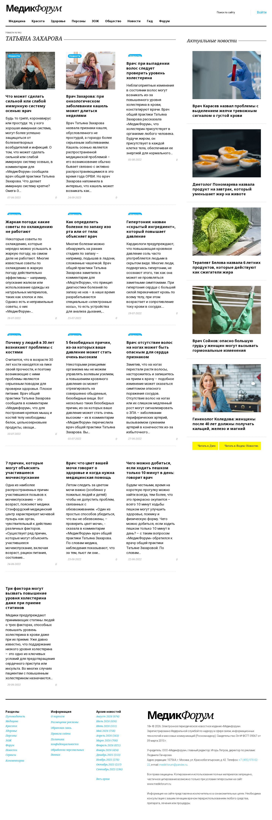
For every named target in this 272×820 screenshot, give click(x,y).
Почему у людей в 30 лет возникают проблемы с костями (30, 347)
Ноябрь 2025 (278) (107, 759)
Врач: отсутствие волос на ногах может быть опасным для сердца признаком (149, 349)
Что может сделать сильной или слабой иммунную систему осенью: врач (26, 103)
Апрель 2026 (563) (107, 735)
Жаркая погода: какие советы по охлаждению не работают (29, 226)
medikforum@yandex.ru (173, 764)
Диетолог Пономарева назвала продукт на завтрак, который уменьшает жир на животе (223, 189)
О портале (58, 716)
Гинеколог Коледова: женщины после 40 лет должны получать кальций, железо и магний (224, 423)
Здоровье (58, 21)
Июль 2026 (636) (106, 721)
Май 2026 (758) (105, 731)
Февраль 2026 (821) (108, 745)
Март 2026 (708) (107, 740)
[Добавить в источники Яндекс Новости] (55, 761)
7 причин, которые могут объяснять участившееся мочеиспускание (24, 470)
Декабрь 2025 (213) (108, 755)
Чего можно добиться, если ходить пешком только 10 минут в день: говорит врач (150, 470)
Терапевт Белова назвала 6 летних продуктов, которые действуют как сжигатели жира (226, 267)
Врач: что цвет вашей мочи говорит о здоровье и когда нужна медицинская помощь (90, 470)
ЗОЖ (95, 21)
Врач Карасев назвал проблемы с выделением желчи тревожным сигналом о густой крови (225, 110)
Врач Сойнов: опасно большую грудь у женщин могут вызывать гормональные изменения (225, 345)
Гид (150, 21)
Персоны (78, 21)
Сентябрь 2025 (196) (109, 769)
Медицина (17, 21)
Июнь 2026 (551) (106, 726)
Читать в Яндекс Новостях (241, 445)
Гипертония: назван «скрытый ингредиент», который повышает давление (151, 229)
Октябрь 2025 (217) (108, 764)
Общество (113, 21)
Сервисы (11, 755)
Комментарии (15, 760)
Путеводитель (15, 716)
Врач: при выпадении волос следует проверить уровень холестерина (147, 70)
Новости (134, 21)
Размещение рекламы (64, 722)
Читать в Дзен (206, 445)
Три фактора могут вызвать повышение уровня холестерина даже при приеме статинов (26, 598)
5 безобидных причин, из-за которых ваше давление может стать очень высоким (88, 349)
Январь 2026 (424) (107, 750)
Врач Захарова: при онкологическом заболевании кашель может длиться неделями (87, 106)
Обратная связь (61, 728)
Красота (38, 21)
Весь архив (103, 779)
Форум (164, 21)
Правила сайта (60, 733)
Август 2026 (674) (107, 716)
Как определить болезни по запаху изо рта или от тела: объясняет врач (88, 229)
